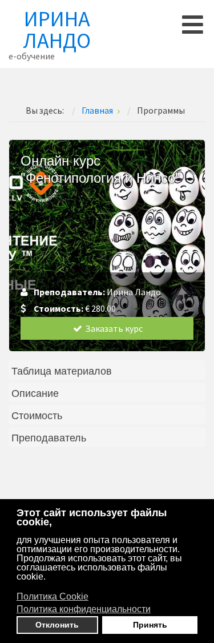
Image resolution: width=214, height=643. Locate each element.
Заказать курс (113, 328)
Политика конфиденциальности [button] (84, 609)
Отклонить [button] (57, 624)
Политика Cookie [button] (52, 596)
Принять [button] (150, 624)
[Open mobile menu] (192, 24)
